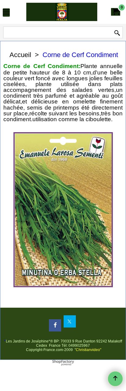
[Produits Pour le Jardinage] (61, 12)
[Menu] (6, 13)
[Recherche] (117, 33)
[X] (70, 321)
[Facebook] (55, 325)
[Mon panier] (115, 12)
